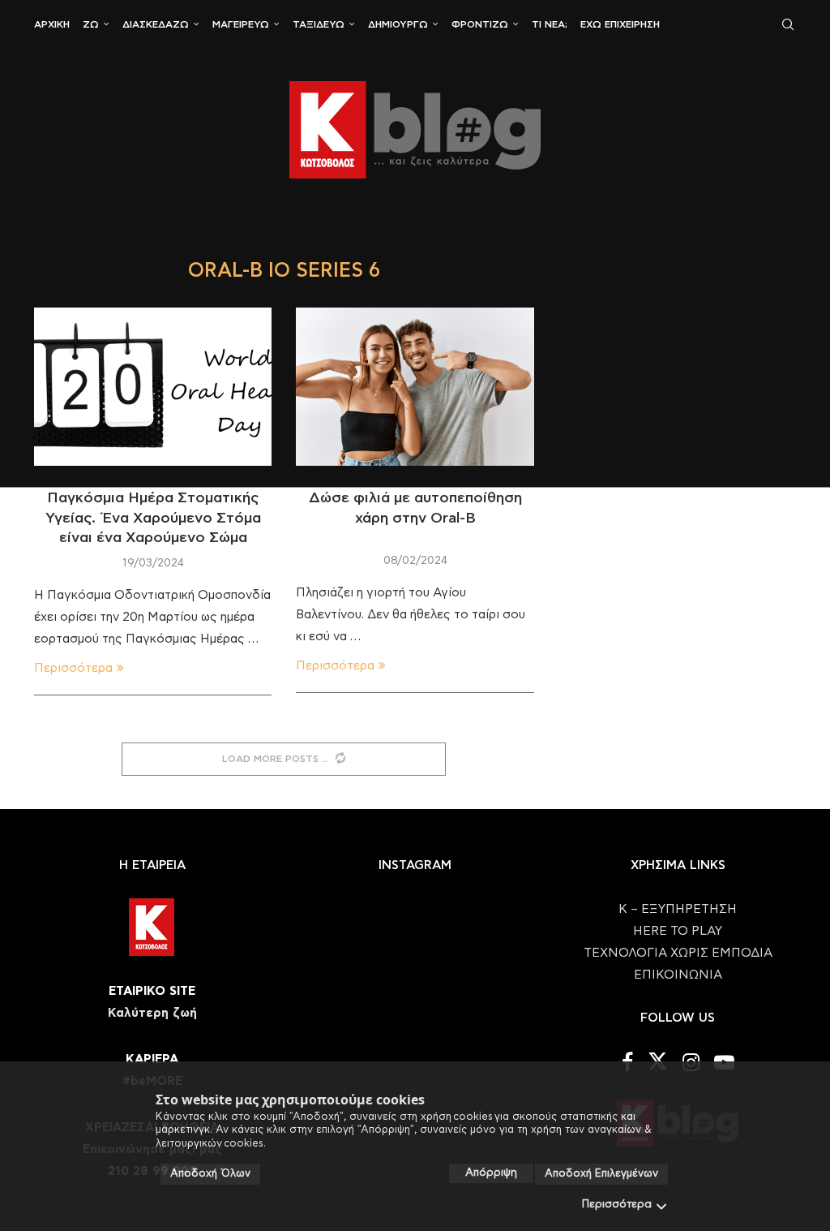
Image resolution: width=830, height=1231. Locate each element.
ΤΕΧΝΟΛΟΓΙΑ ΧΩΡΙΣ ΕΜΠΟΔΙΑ (678, 953)
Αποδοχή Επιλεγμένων (601, 1174)
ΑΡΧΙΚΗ (52, 24)
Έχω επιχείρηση (620, 24)
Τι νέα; (549, 24)
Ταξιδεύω (318, 24)
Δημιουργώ (398, 24)
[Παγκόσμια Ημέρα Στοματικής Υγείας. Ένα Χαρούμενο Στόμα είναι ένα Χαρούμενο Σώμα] (153, 387)
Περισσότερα (617, 1204)
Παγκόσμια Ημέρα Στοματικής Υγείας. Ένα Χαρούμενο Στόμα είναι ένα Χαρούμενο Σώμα (153, 518)
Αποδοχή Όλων (210, 1174)
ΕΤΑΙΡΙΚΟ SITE (152, 991)
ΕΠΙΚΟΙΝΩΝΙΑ (678, 975)
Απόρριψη (491, 1173)
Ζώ (91, 24)
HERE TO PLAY (677, 931)
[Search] (788, 24)
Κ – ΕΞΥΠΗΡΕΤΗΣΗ (677, 909)
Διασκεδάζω (155, 24)
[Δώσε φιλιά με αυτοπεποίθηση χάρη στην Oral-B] (414, 387)
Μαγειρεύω (240, 24)
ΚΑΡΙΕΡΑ (152, 1059)
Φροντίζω (479, 24)
